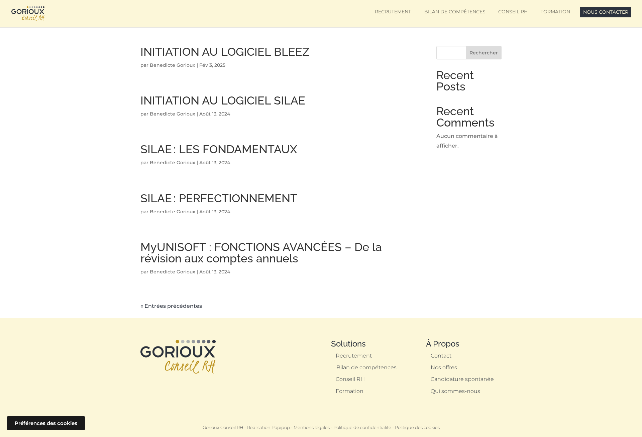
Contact (441, 356)
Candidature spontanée (462, 379)
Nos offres (444, 367)
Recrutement (393, 12)
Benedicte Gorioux (172, 65)
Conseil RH (513, 12)
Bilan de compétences (455, 12)
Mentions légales (312, 427)
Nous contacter (605, 12)
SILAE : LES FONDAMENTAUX (218, 149)
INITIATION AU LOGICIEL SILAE (222, 100)
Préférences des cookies (46, 423)
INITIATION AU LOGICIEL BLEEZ (224, 51)
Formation (555, 12)
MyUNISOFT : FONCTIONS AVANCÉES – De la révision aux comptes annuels (261, 252)
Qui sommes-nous (455, 391)
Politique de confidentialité (362, 427)
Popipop (281, 427)
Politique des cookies (417, 427)
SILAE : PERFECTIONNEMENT (218, 198)
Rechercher (483, 53)
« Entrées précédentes (171, 306)
